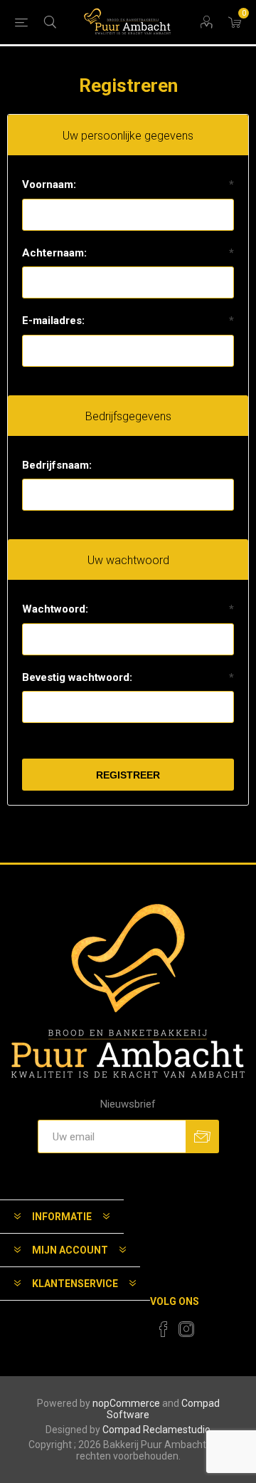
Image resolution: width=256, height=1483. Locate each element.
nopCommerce (126, 1403)
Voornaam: (49, 184)
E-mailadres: (53, 320)
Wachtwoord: (55, 609)
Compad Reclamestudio (156, 1429)
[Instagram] (186, 1329)
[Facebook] (163, 1329)
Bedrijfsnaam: (57, 465)
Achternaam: (54, 252)
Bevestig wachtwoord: (77, 677)
